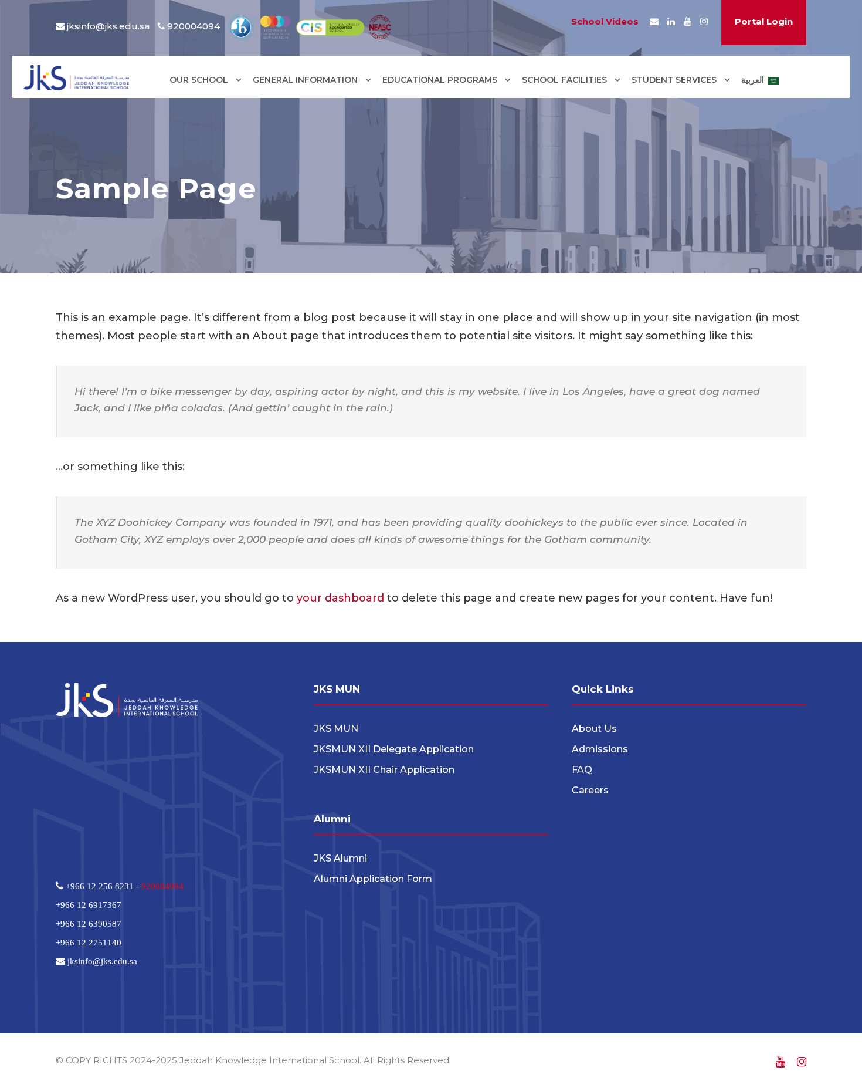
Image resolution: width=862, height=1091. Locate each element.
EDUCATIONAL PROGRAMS (439, 80)
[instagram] (704, 21)
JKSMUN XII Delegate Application (394, 749)
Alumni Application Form (373, 878)
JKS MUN (336, 728)
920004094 (162, 885)
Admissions (600, 749)
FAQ (582, 769)
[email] (654, 21)
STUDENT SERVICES (674, 80)
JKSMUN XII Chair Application (384, 769)
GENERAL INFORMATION (305, 80)
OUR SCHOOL (198, 80)
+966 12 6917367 (88, 904)
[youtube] (687, 21)
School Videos (605, 21)
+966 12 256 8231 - (102, 885)
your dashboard (340, 598)
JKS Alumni (340, 858)
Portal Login (764, 21)
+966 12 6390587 (88, 923)
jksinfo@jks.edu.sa (108, 26)
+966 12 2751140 (88, 942)
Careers (590, 790)
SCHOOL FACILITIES (564, 80)
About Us (594, 728)
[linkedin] (671, 21)
